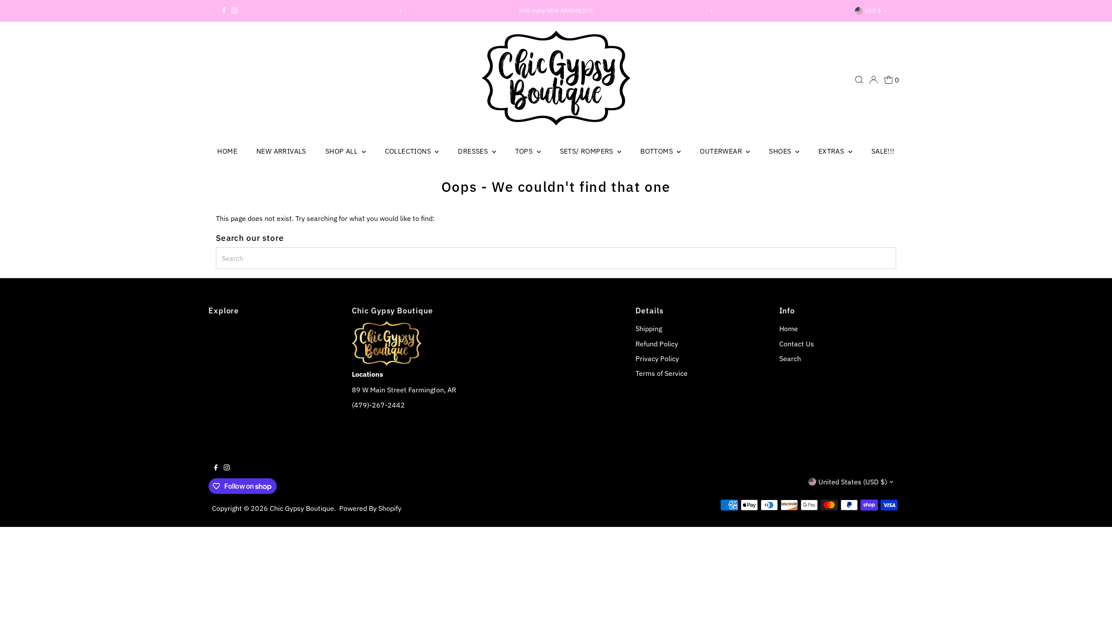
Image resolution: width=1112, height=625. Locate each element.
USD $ (873, 10)
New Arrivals (281, 151)
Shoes (781, 151)
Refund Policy (656, 343)
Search (790, 358)
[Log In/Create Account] (873, 80)
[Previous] (401, 11)
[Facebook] (224, 10)
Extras (832, 151)
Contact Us (796, 343)
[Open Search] (859, 80)
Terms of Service (661, 373)
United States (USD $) (852, 481)
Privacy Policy (657, 358)
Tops (525, 151)
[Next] (711, 11)
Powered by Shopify (370, 508)
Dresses (474, 151)
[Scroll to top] (1094, 607)
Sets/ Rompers (588, 151)
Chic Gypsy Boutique (302, 508)
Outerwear (722, 151)
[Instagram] (234, 10)
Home (227, 151)
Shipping (648, 328)
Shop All (342, 151)
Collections (409, 151)
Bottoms (657, 151)
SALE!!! (883, 151)
